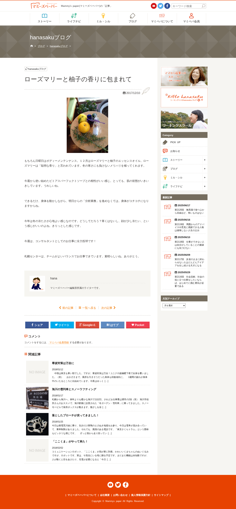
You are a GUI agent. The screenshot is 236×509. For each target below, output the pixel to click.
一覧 (87, 307)
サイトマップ (161, 495)
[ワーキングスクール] (184, 119)
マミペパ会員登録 (59, 342)
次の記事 (108, 307)
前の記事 (66, 307)
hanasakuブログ (37, 68)
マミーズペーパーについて (82, 495)
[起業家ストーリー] (184, 76)
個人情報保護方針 (140, 495)
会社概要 (105, 495)
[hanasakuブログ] (184, 97)
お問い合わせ (120, 495)
